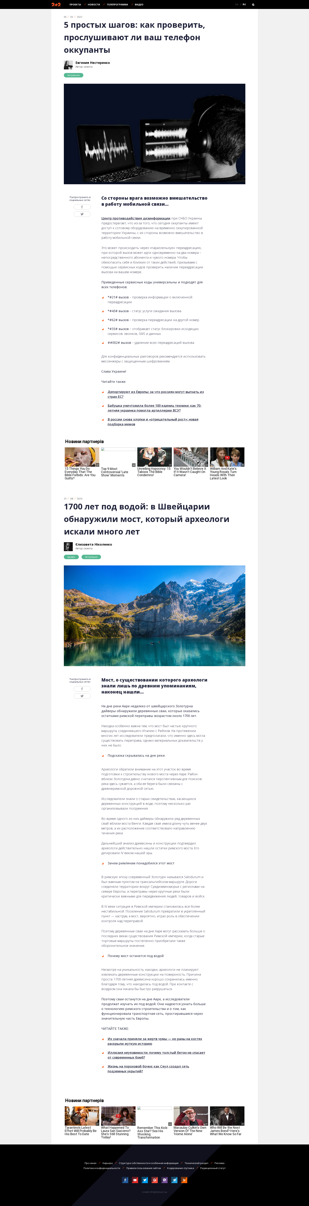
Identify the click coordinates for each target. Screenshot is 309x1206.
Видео (139, 4)
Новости (94, 4)
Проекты (75, 4)
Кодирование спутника (180, 1168)
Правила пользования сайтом (143, 1168)
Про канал (90, 1163)
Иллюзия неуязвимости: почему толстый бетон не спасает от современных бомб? (156, 1054)
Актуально (73, 75)
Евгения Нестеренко (92, 62)
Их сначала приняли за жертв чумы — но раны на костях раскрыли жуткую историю (155, 1041)
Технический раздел (196, 1163)
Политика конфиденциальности (102, 1168)
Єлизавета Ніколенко (93, 544)
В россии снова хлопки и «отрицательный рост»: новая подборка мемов (153, 421)
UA (236, 4)
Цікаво (71, 556)
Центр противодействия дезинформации (135, 218)
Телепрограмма (117, 4)
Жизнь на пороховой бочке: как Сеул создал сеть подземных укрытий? (148, 1068)
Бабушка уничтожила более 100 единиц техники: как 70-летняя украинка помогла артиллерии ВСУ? (155, 407)
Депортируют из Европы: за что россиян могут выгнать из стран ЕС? (156, 394)
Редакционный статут (213, 1168)
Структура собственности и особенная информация (148, 1163)
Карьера (108, 1163)
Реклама (219, 1163)
